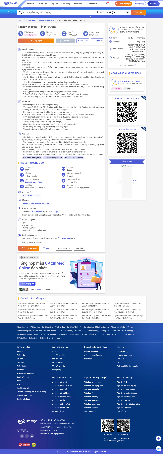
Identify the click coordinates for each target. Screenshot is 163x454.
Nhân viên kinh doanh (31, 195)
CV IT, (60, 331)
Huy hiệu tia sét (23, 388)
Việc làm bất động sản (93, 386)
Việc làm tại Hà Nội (60, 382)
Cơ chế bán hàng (23, 399)
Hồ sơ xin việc (57, 362)
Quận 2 (57, 212)
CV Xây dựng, (105, 331)
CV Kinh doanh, (50, 331)
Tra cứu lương (122, 351)
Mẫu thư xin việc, (102, 327)
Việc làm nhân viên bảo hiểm (128, 404)
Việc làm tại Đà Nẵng (60, 389)
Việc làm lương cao (92, 404)
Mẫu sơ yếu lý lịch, (117, 327)
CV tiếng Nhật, (72, 327)
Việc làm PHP (122, 382)
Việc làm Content (124, 408)
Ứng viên (54, 4)
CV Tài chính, (22, 338)
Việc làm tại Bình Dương (62, 397)
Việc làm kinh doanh (92, 382)
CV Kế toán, (38, 331)
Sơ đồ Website (23, 377)
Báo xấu (79, 248)
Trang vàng (56, 370)
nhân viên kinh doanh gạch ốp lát (36, 203)
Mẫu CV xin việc (58, 355)
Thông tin (96, 41)
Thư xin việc (57, 359)
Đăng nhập (139, 3)
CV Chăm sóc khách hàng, (69, 334)
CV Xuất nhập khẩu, (130, 331)
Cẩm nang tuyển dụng (93, 355)
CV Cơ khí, (117, 331)
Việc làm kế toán (91, 408)
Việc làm (30, 4)
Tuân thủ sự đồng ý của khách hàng (31, 392)
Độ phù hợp (83, 41)
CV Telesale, (129, 334)
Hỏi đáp (20, 359)
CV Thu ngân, (117, 334)
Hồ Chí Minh (37, 212)
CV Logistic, (33, 338)
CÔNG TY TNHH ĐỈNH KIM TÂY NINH (131, 84)
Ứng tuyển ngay (64, 238)
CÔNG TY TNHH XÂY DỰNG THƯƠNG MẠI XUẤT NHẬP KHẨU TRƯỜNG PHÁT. (132, 29)
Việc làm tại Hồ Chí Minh (62, 386)
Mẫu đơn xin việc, (87, 327)
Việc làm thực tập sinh (126, 400)
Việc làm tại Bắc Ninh (60, 408)
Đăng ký (153, 3)
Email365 (120, 359)
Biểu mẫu (88, 359)
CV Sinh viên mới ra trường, (27, 334)
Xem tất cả (56, 411)
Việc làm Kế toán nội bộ (126, 386)
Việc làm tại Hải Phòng (61, 393)
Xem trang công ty (125, 65)
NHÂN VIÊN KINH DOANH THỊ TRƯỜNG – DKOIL (130, 81)
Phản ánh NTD (64, 248)
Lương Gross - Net (124, 355)
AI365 (19, 384)
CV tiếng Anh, (34, 327)
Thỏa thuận (21, 366)
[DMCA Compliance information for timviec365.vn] (34, 445)
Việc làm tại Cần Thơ (60, 400)
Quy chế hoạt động (24, 395)
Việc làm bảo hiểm (91, 389)
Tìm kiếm (138, 12)
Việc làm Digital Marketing (127, 389)
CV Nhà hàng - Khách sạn (50, 338)
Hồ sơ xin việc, (22, 327)
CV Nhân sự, (69, 331)
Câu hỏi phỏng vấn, (24, 331)
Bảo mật (20, 370)
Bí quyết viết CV (58, 366)
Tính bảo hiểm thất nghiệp (127, 366)
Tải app (120, 362)
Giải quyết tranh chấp (25, 373)
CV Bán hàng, (80, 331)
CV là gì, (129, 327)
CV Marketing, (93, 331)
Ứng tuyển (38, 41)
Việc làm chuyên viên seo (127, 393)
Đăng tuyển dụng (91, 351)
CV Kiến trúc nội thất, (48, 334)
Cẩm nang (66, 4)
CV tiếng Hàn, (59, 327)
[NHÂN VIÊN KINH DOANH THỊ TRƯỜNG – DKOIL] (115, 82)
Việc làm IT (88, 393)
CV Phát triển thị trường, (90, 334)
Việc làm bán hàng (91, 400)
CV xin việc (42, 4)
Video (19, 381)
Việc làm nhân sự (91, 397)
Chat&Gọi (67, 41)
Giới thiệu (21, 351)
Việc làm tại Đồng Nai (61, 404)
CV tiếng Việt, (47, 327)
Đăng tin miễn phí (123, 3)
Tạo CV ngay (26, 283)
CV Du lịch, (106, 334)
